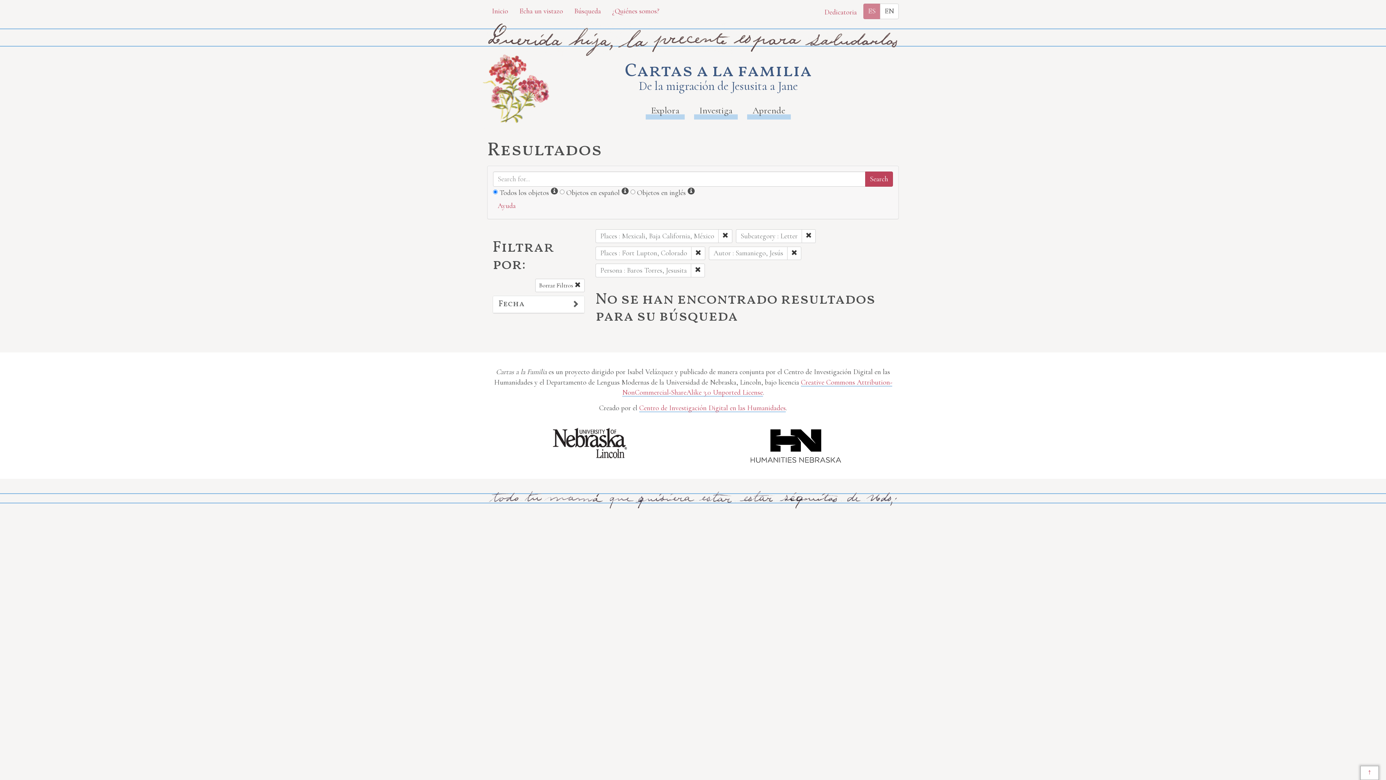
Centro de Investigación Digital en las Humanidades (712, 408)
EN (889, 11)
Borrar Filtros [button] (557, 285)
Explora (665, 110)
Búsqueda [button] (587, 11)
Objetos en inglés (661, 192)
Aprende (769, 110)
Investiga (715, 110)
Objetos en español (593, 192)
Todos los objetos (524, 192)
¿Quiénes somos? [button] (635, 11)
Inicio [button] (500, 11)
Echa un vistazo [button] (541, 11)
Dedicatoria (840, 12)
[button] (538, 304)
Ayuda (507, 206)
